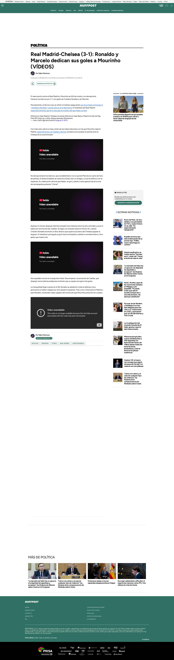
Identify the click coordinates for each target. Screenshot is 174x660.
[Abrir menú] (2, 5)
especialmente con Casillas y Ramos (51, 132)
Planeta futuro (113, 651)
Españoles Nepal (52, 1)
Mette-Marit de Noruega (93, 1)
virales (68, 10)
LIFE (74, 10)
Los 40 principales (73, 648)
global (61, 10)
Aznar (33, 1)
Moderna (72, 654)
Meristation (118, 654)
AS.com (109, 648)
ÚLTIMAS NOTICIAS (117, 10)
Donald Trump (73, 1)
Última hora (161, 6)
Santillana (83, 648)
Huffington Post (67, 651)
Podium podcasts (83, 654)
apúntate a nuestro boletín (128, 203)
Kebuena (121, 651)
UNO (77, 651)
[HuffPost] (32, 601)
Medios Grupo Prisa (46, 654)
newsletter (29, 616)
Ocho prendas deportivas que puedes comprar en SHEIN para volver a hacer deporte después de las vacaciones (128, 117)
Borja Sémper (41, 1)
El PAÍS (64, 648)
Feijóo (135, 1)
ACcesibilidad (91, 619)
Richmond (63, 654)
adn (115, 648)
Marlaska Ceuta (19, 1)
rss (26, 619)
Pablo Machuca (44, 73)
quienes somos (30, 610)
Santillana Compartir (94, 648)
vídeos (80, 10)
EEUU (166, 1)
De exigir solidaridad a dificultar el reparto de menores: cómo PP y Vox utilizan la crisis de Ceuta (132, 583)
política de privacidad (94, 616)
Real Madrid (64, 343)
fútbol (54, 343)
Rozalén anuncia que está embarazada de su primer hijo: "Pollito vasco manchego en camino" (133, 241)
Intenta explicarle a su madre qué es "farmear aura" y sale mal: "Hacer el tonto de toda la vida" (133, 255)
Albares (28, 1)
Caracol (122, 648)
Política (39, 45)
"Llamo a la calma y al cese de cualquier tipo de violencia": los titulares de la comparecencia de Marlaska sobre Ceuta (132, 379)
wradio (83, 651)
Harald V (81, 1)
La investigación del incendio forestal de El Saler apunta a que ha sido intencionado (132, 326)
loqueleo (108, 654)
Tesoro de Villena (144, 1)
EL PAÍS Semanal (106, 651)
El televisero (90, 10)
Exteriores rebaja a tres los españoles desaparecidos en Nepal (101, 582)
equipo (27, 607)
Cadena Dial (99, 651)
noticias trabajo (103, 10)
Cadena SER (102, 648)
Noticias (35, 343)
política (53, 10)
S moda (99, 654)
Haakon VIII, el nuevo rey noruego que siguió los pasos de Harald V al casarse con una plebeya (133, 363)
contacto (28, 613)
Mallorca (153, 1)
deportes (45, 343)
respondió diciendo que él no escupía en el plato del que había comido (59, 110)
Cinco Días (91, 651)
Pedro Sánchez (127, 1)
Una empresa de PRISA (46, 649)
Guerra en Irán (63, 1)
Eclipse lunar (106, 1)
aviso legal (90, 613)
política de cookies (93, 610)
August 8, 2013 (61, 120)
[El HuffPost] (88, 5)
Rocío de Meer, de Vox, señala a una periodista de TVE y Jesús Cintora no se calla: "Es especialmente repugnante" (133, 225)
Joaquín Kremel (116, 1)
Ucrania (160, 1)
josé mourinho (78, 343)
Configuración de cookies (95, 607)
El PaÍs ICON (91, 654)
